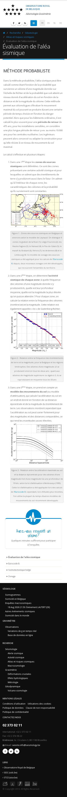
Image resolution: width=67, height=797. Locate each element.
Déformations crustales (19, 674)
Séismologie (31, 32)
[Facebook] (13, 23)
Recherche (15, 32)
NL (54, 23)
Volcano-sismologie (17, 690)
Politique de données (13, 707)
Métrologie (13, 682)
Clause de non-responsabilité (40, 707)
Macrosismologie (16, 665)
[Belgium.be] (34, 783)
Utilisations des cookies (39, 703)
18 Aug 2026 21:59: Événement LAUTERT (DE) (29, 607)
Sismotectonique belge (19, 569)
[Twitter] (19, 23)
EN (48, 23)
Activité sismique (16, 657)
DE (60, 23)
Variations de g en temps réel (22, 631)
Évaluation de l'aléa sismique (24, 557)
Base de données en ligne (20, 635)
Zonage (11, 576)
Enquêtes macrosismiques (18, 603)
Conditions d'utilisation (14, 703)
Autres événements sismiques (20, 611)
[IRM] (20, 783)
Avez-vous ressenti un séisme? (33, 533)
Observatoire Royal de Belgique (19, 767)
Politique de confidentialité (16, 712)
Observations (12, 626)
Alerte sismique (15, 653)
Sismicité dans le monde (17, 615)
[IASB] (12, 783)
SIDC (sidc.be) (10, 772)
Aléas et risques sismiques (20, 36)
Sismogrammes (13, 594)
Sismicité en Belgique (15, 598)
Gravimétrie (11, 669)
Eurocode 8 (20, 491)
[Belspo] (27, 783)
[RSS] (25, 23)
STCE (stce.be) (11, 777)
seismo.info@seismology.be (26, 745)
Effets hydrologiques (18, 678)
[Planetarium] (5, 783)
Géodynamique (12, 686)
